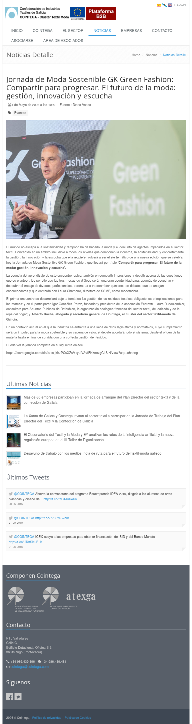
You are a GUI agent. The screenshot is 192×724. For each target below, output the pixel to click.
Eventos (20, 112)
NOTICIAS (102, 30)
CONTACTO (162, 30)
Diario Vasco (82, 104)
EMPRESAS (131, 30)
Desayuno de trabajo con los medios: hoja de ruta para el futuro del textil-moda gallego (93, 453)
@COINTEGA (24, 493)
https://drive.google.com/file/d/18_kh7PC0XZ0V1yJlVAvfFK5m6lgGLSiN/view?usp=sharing (72, 352)
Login (181, 4)
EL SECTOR (73, 30)
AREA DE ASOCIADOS (63, 40)
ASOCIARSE (22, 40)
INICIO (17, 30)
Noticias (152, 54)
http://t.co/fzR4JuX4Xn (60, 498)
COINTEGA (42, 30)
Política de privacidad (47, 717)
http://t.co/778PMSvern (52, 517)
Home (136, 54)
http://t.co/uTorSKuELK (25, 541)
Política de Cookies (78, 717)
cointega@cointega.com (29, 666)
